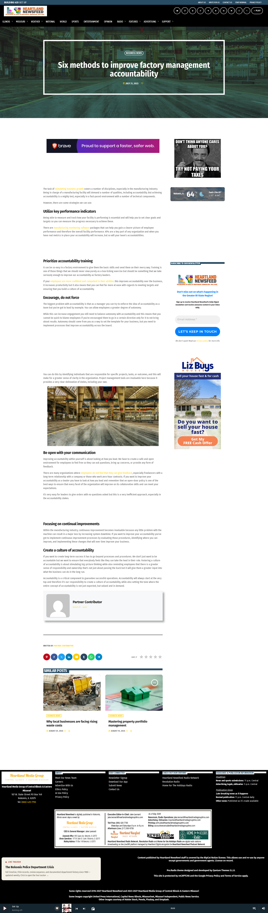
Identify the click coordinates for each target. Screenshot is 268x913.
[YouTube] (177, 10)
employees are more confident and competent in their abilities (82, 281)
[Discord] (231, 10)
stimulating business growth (69, 188)
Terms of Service (233, 875)
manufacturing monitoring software (71, 227)
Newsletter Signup (118, 777)
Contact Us (114, 789)
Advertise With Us (64, 785)
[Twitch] (184, 10)
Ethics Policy (61, 789)
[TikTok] (200, 10)
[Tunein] (192, 10)
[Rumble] (215, 10)
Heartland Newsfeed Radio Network (180, 777)
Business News (134, 53)
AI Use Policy (61, 793)
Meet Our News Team (65, 777)
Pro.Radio (171, 870)
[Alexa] (239, 10)
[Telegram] (208, 10)
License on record (224, 860)
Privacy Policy (62, 796)
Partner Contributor (64, 646)
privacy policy (202, 341)
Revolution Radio (171, 781)
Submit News (115, 785)
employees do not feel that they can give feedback (106, 472)
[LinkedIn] (223, 10)
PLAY (257, 10)
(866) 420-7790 (28, 802)
